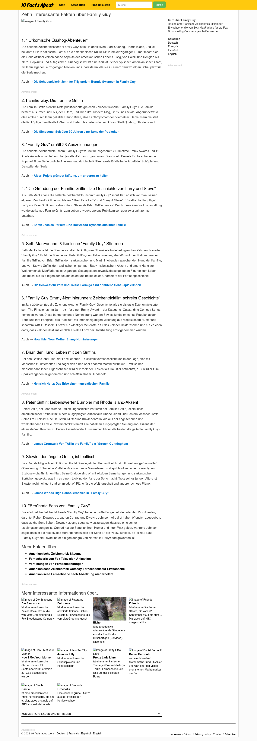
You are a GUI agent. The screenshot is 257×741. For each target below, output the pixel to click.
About (188, 734)
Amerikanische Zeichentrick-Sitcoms (55, 553)
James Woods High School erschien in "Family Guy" (71, 493)
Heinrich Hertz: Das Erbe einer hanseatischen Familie (71, 383)
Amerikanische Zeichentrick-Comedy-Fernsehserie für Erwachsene (77, 569)
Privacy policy (203, 734)
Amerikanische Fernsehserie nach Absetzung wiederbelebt (71, 574)
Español (173, 50)
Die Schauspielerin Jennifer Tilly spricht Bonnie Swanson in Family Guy (85, 81)
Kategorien (78, 5)
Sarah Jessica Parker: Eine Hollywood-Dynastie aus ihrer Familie (80, 225)
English (172, 54)
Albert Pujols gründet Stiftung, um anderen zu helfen (71, 175)
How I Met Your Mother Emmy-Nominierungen (66, 339)
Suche (159, 5)
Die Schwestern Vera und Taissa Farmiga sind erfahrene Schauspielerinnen (87, 285)
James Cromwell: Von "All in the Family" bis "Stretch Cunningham (81, 443)
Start (62, 5)
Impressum (176, 734)
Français (173, 46)
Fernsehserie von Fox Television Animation (60, 558)
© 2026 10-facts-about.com (37, 733)
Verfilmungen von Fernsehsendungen (56, 563)
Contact (217, 734)
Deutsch (173, 42)
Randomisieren (100, 5)
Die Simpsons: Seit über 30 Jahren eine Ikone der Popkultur (76, 131)
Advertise (230, 734)
